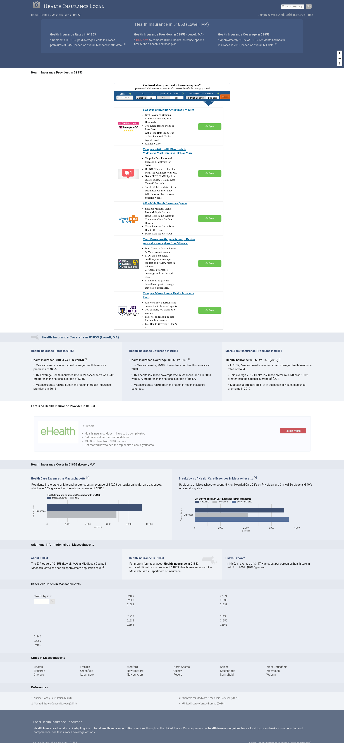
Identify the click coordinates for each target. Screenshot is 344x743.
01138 (223, 616)
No (163, 98)
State (122, 94)
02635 (130, 620)
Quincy (177, 671)
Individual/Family (196, 98)
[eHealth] (58, 442)
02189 (130, 596)
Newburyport (135, 674)
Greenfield (86, 671)
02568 (130, 600)
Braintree (39, 671)
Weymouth (273, 671)
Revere (177, 674)
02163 (130, 624)
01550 (223, 620)
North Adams (181, 667)
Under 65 (141, 98)
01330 (223, 600)
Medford (132, 667)
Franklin (85, 667)
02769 (37, 640)
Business (212, 98)
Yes (176, 98)
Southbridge (227, 671)
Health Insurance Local (74, 6)
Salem (224, 667)
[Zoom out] (339, 58)
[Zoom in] (339, 53)
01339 (223, 604)
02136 (37, 645)
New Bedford (135, 671)
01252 (130, 616)
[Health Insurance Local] (38, 6)
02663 (223, 624)
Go (309, 6)
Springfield (227, 674)
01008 (130, 604)
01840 (37, 636)
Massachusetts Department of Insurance (155, 571)
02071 (223, 596)
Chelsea (39, 674)
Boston (38, 667)
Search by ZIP (43, 596)
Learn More (293, 431)
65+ (151, 98)
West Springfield (276, 667)
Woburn (271, 674)
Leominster (87, 674)
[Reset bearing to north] (339, 63)
